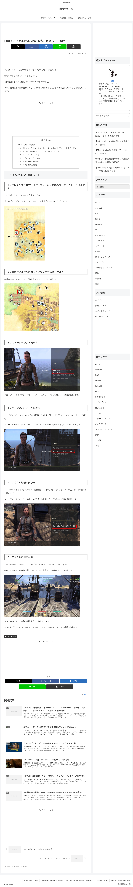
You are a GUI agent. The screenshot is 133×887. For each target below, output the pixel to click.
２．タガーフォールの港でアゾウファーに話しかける (39, 151)
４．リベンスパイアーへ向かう (31, 158)
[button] (74, 46)
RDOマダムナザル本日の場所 (120, 880)
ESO (8, 636)
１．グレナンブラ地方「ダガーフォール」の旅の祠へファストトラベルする (47, 148)
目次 (43, 140)
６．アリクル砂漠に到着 (28, 165)
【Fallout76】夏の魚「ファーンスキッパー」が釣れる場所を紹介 (112, 169)
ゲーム (14, 636)
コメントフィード (102, 311)
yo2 (112, 80)
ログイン (99, 300)
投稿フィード (100, 306)
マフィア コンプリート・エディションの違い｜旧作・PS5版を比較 (111, 134)
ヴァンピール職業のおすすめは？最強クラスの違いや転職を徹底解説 (112, 160)
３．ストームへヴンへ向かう (30, 155)
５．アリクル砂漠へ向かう (29, 161)
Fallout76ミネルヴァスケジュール (97, 880)
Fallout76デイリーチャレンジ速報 (52, 880)
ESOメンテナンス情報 (31, 880)
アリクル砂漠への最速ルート (28, 145)
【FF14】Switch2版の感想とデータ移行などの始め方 (112, 151)
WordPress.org (101, 316)
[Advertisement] (45, 32)
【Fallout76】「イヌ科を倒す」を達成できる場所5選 (112, 143)
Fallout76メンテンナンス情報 (74, 880)
